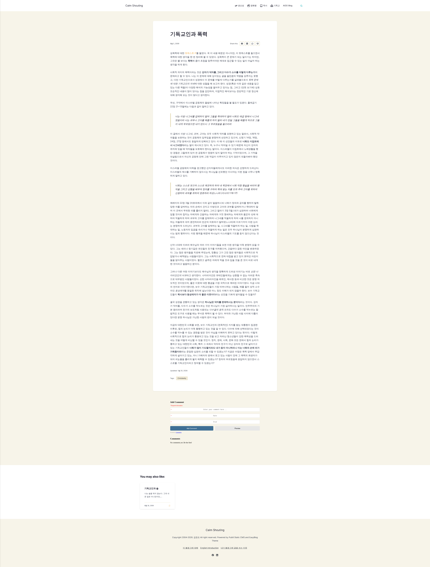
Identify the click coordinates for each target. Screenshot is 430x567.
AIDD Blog (287, 5)
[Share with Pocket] (257, 43)
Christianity (182, 378)
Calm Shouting (134, 5)
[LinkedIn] (217, 555)
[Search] (301, 5)
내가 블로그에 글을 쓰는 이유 (234, 548)
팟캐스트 (189, 53)
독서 (265, 5)
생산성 (240, 5)
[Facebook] (213, 555)
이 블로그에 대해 (190, 548)
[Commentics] (215, 425)
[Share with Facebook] (242, 43)
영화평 (253, 5)
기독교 (276, 5)
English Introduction (209, 548)
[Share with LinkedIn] (247, 43)
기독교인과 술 (151, 488)
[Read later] (169, 506)
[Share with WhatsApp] (252, 43)
